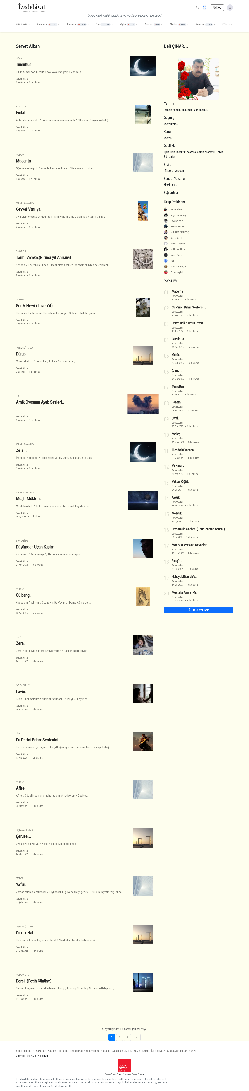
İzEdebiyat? (158, 1050)
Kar (172, 260)
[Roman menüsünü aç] (161, 24)
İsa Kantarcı (176, 238)
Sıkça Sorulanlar (177, 1050)
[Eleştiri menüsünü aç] (187, 24)
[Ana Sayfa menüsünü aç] (29, 24)
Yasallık (105, 1050)
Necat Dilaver (177, 255)
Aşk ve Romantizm (25, 203)
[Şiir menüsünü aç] (112, 24)
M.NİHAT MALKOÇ (180, 232)
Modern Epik (22, 974)
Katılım (52, 1050)
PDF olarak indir (200, 610)
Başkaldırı (21, 106)
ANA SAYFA (22, 24)
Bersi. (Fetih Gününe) (33, 980)
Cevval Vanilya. (28, 209)
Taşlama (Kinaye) (24, 347)
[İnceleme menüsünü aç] (58, 24)
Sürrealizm (22, 540)
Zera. (20, 643)
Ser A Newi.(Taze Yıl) (34, 305)
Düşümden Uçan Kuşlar (35, 546)
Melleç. (176, 434)
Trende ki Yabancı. (183, 450)
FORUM (226, 24)
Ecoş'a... (177, 561)
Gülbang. (23, 595)
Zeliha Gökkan (178, 249)
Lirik (18, 733)
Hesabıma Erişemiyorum (84, 1050)
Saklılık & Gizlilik (122, 1050)
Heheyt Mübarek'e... (184, 577)
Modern (20, 154)
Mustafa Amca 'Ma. (184, 592)
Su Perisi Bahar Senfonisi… (38, 739)
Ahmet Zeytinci (178, 243)
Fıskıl (20, 112)
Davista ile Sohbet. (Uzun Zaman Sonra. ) (198, 529)
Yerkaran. (178, 466)
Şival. (175, 418)
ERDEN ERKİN (177, 226)
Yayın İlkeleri (141, 1050)
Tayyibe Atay (177, 220)
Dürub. (21, 353)
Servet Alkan (22, 78)
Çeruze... (23, 836)
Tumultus (23, 64)
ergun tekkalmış (178, 215)
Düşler (19, 395)
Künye (192, 1050)
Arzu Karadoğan (178, 266)
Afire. (21, 787)
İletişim (63, 1050)
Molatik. (177, 513)
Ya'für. (21, 884)
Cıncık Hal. (25, 932)
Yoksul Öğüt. (180, 482)
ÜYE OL (217, 7)
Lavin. (21, 691)
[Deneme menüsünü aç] (88, 24)
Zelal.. (21, 450)
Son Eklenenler (25, 1050)
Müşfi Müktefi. (28, 498)
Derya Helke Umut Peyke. (188, 323)
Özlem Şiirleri (23, 685)
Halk (18, 637)
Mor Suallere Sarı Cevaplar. (189, 545)
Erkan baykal (177, 272)
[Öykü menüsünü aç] (136, 24)
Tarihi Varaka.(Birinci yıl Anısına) (43, 257)
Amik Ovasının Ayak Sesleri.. (40, 402)
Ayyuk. (176, 497)
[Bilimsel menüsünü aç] (214, 24)
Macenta (23, 160)
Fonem (176, 402)
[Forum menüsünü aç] (231, 24)
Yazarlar (41, 1050)
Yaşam (19, 58)
